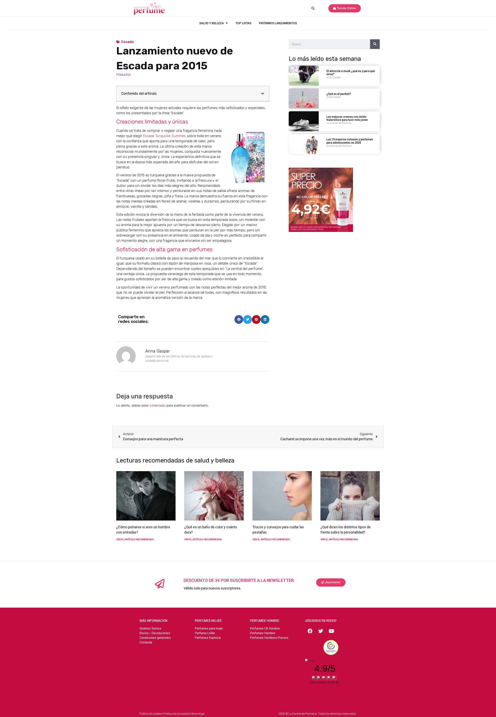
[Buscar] (375, 44)
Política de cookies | (152, 713)
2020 (282, 713)
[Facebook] (310, 631)
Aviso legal (197, 713)
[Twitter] (321, 631)
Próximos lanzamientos (278, 23)
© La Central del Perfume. (301, 713)
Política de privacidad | (177, 713)
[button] (344, 8)
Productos (123, 74)
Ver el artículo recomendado (135, 539)
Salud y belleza (211, 23)
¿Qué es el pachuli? (338, 93)
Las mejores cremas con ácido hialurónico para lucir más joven (347, 118)
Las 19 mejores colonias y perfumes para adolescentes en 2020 (349, 141)
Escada (127, 42)
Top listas (243, 23)
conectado (157, 405)
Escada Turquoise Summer (164, 136)
